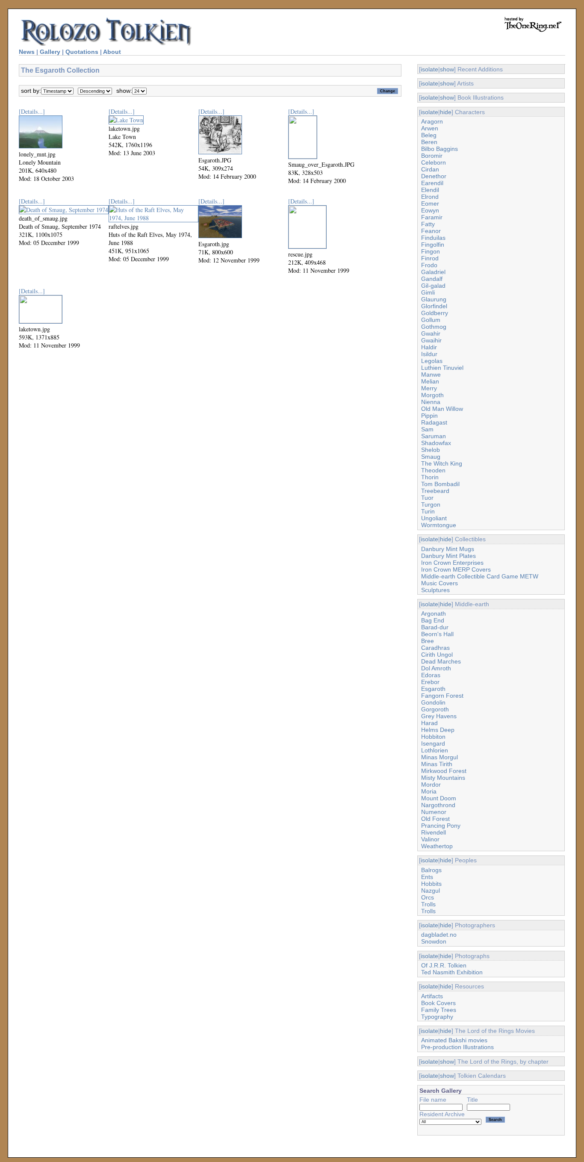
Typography (437, 1016)
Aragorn (432, 121)
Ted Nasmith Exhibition (452, 972)
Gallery (50, 51)
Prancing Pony (440, 825)
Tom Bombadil (440, 484)
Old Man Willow (442, 408)
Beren (429, 142)
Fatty (428, 224)
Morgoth (432, 395)
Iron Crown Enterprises (452, 562)
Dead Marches (441, 661)
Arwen (429, 128)
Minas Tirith (436, 764)
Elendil (430, 189)
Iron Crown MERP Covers (456, 569)
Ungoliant (434, 518)
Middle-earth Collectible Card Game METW (479, 576)
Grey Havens (439, 716)
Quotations (81, 51)
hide (445, 112)
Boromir (431, 155)
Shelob (430, 449)
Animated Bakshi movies (454, 1040)
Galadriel (433, 271)
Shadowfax (436, 442)
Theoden (433, 470)
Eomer (430, 203)
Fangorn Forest (442, 695)
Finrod (430, 258)
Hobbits (431, 883)
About (112, 51)
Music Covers (439, 583)
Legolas (431, 360)
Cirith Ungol (437, 654)
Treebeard (435, 490)
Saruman (433, 436)
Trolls (428, 904)
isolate (429, 69)
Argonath (433, 613)
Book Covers (438, 1003)
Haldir (429, 347)
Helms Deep (437, 729)
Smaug (430, 456)
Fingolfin (432, 244)
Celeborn (433, 162)
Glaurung (433, 299)
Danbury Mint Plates (448, 555)
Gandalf (431, 278)
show (447, 69)
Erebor (430, 681)
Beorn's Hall (437, 634)
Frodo (429, 265)
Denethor (433, 176)
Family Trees (438, 1009)
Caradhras (435, 647)
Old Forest (435, 818)
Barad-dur (434, 627)
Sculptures (435, 590)
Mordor (431, 784)
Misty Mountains (443, 777)
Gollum (430, 319)
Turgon (430, 504)
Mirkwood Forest (443, 770)
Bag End (432, 620)
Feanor (431, 230)
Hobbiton (433, 736)
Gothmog (433, 326)
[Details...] (32, 111)
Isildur (429, 354)
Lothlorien (434, 750)
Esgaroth (433, 688)
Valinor (430, 839)
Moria (429, 791)
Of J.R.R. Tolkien (443, 965)
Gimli (428, 292)
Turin (428, 511)
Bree (427, 640)
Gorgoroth (435, 709)
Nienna (430, 401)
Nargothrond (438, 805)
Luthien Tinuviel (442, 367)
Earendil (432, 183)
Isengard (433, 743)
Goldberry (434, 313)
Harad (429, 723)
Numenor (433, 811)
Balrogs (431, 870)
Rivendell (433, 832)
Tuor (427, 497)
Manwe (431, 374)
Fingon (430, 251)
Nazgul (430, 890)
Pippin (429, 415)
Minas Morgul (439, 757)
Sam (427, 429)
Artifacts (432, 996)
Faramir (431, 217)
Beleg (429, 135)
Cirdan (430, 169)
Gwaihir (431, 340)
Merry (429, 388)
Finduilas (433, 237)
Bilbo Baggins (439, 148)
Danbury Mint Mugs (447, 549)
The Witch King (441, 463)
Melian (430, 381)
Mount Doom (438, 798)
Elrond (430, 196)
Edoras (430, 675)
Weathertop (437, 846)
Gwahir (430, 333)
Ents (427, 876)
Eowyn (430, 210)
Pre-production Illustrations (457, 1047)
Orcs (427, 897)
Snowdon (433, 941)
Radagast (434, 422)
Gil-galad (433, 285)
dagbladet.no (439, 934)
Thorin (430, 477)
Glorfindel (434, 306)
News (27, 51)
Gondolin (433, 702)
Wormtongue (438, 525)
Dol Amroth (436, 668)
